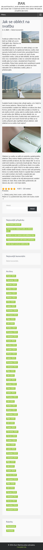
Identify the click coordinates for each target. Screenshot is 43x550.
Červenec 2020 (12, 432)
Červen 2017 (11, 501)
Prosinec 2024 (12, 310)
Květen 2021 (11, 406)
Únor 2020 (11, 445)
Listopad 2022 (12, 367)
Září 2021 (10, 401)
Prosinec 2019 (12, 453)
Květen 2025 (11, 289)
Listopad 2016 (12, 509)
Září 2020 (10, 423)
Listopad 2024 (12, 315)
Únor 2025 (11, 302)
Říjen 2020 (10, 419)
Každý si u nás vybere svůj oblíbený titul (20, 235)
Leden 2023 (11, 358)
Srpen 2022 (11, 380)
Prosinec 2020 (12, 414)
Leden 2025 (11, 306)
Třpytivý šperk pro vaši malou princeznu (20, 240)
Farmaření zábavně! (13, 224)
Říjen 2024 (10, 319)
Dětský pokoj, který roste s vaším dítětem (17, 194)
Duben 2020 (11, 440)
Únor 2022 (11, 388)
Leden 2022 (11, 393)
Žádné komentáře (17, 30)
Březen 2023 (11, 354)
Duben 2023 (11, 349)
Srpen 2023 (11, 341)
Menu (3, 15)
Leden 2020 (11, 449)
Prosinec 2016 (12, 505)
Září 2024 (10, 323)
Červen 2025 (11, 284)
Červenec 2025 (12, 280)
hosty (7, 119)
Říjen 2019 (10, 462)
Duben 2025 (11, 293)
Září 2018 (10, 488)
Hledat (8, 205)
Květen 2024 (11, 328)
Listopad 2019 (12, 457)
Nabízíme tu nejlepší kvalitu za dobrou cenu (19, 230)
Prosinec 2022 (12, 362)
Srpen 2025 (11, 276)
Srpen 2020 (11, 427)
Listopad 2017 (12, 496)
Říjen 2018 (10, 483)
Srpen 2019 (11, 470)
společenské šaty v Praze (30, 158)
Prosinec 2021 (12, 397)
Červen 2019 (11, 475)
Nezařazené (11, 526)
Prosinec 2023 (12, 332)
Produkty (5, 191)
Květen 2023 (11, 345)
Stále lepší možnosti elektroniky (17, 244)
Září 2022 (10, 375)
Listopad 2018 (12, 479)
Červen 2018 (11, 492)
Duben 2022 (11, 384)
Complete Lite (21, 547)
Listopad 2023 (12, 336)
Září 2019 (10, 466)
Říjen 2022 (10, 371)
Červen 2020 (11, 436)
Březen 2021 (11, 410)
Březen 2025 (11, 297)
